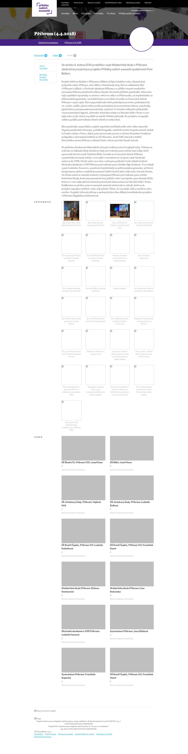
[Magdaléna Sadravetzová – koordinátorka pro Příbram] (144, 307)
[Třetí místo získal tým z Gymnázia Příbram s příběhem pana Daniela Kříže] (71, 375)
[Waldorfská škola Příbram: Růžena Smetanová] (83, 574)
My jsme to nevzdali (94, 2)
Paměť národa (78, 2)
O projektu (86, 13)
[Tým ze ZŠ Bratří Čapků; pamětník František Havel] (96, 307)
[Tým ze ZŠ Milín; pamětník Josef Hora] (96, 276)
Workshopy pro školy (133, 2)
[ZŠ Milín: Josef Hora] (132, 448)
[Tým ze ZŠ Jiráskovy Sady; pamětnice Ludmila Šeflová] (71, 307)
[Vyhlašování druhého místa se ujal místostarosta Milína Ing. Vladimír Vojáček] (96, 375)
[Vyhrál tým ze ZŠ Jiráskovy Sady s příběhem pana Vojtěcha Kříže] (71, 410)
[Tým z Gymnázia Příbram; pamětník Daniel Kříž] (144, 211)
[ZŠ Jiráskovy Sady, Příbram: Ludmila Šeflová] (132, 487)
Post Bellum (65, 2)
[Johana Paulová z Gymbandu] (144, 243)
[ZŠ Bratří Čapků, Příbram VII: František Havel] (132, 531)
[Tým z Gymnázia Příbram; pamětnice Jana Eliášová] (144, 276)
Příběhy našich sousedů (129, 13)
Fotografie (38, 55)
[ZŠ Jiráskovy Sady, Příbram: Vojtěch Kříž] (83, 487)
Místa (75, 13)
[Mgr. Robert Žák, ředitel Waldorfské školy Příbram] (71, 211)
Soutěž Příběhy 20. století (113, 2)
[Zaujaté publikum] (120, 276)
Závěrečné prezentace (48, 42)
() (62, 465)
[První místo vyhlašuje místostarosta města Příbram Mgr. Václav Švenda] (144, 375)
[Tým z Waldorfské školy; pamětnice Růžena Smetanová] (120, 307)
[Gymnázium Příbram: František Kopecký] (83, 660)
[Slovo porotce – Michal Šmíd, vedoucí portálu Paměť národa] (144, 339)
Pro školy (111, 13)
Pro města (98, 13)
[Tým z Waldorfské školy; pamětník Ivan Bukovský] (71, 276)
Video (55, 55)
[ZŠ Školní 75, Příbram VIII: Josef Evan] (83, 448)
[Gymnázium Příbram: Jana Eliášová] (132, 617)
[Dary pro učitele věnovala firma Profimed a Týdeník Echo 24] (71, 339)
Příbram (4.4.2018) (73, 42)
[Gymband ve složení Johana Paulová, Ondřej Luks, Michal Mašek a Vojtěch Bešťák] (120, 339)
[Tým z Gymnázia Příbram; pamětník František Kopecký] (71, 243)
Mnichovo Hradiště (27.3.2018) (44, 77)
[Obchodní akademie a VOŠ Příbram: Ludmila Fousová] (83, 617)
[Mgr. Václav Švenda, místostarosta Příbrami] (96, 211)
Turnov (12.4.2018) (43, 66)
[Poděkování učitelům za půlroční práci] (96, 339)
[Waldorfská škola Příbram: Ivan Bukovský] (132, 574)
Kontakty (65, 13)
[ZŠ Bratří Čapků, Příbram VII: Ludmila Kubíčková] (83, 531)
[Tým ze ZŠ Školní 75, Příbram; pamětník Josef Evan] (120, 211)
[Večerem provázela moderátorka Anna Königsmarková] (120, 243)
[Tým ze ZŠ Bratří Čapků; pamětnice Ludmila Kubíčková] (96, 243)
